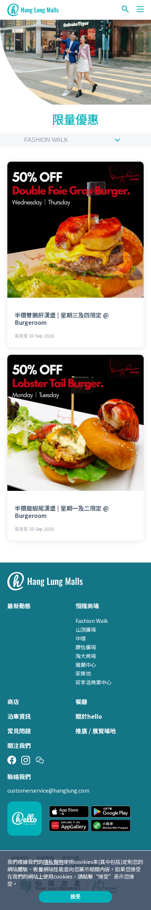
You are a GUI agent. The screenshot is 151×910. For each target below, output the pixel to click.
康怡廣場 (86, 647)
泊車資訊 (19, 716)
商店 (13, 701)
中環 (81, 638)
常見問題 (19, 730)
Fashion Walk (46, 140)
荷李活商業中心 (93, 682)
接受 (75, 896)
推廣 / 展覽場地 (96, 730)
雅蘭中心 (86, 664)
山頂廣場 (86, 629)
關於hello (89, 716)
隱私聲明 (53, 861)
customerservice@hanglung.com (48, 790)
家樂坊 (83, 673)
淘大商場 (86, 655)
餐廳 (81, 701)
